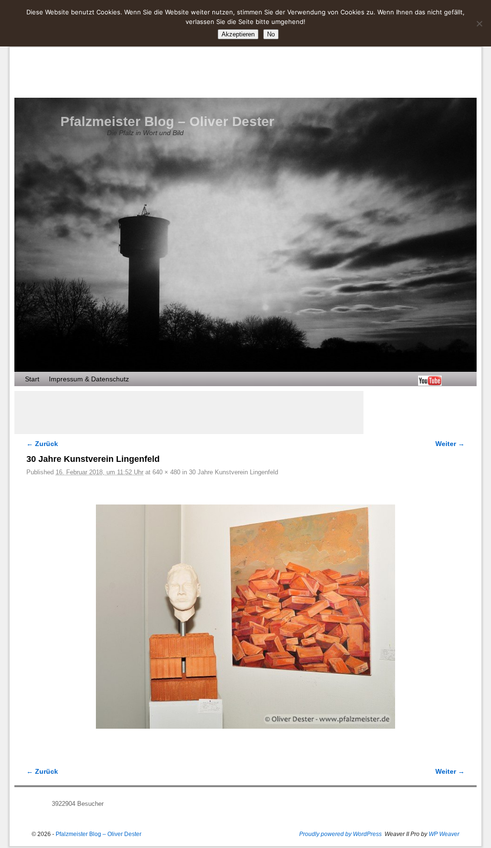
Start (32, 379)
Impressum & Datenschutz (89, 379)
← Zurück (42, 443)
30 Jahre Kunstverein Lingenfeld (233, 472)
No (271, 34)
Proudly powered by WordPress (340, 834)
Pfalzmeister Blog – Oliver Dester (167, 121)
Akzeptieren (238, 34)
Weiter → (450, 443)
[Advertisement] (188, 412)
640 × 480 (166, 472)
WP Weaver (444, 834)
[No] (479, 23)
